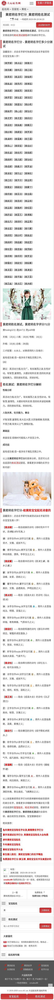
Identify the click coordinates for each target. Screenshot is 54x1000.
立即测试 (45, 926)
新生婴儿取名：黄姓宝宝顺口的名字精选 (23, 854)
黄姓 (24, 9)
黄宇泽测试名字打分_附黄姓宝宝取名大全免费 (25, 835)
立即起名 (45, 910)
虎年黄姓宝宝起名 (11, 840)
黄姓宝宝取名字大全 (13, 849)
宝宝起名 (14, 996)
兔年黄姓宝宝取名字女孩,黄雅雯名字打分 (23, 830)
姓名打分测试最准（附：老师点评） (22, 946)
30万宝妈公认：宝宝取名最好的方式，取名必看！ (28, 942)
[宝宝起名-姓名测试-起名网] (11, 4)
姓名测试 (40, 996)
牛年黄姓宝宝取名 (11, 844)
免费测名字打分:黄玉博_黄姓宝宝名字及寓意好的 (27, 859)
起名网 (5, 9)
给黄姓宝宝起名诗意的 (37, 510)
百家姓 (15, 9)
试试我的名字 (44, 25)
